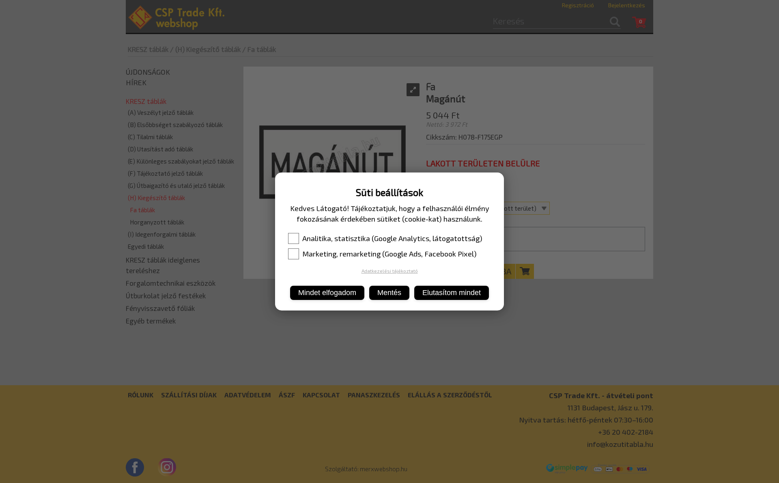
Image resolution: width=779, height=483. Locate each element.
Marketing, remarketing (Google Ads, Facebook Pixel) (389, 253)
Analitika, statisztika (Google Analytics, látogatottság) (392, 238)
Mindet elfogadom (327, 293)
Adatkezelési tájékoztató (390, 271)
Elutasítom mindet (451, 293)
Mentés (389, 293)
